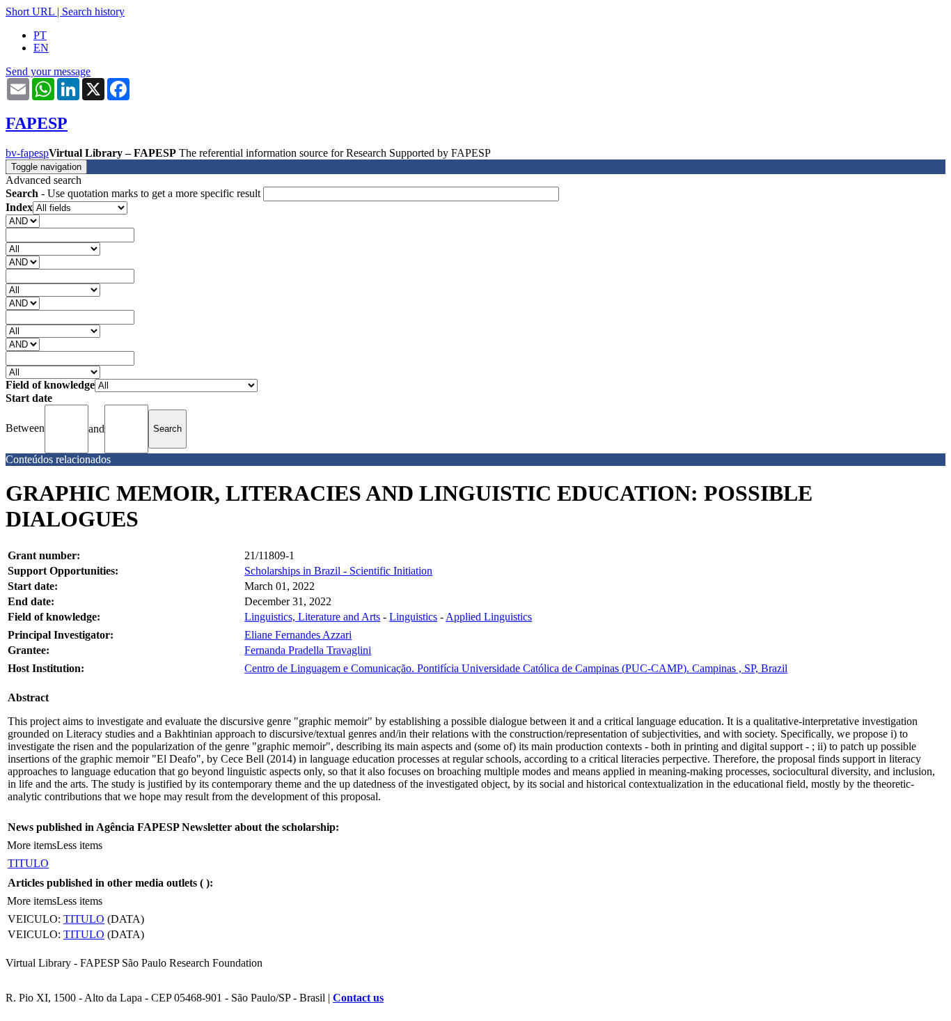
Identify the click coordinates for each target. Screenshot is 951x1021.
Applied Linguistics (489, 617)
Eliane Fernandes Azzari (298, 635)
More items (31, 845)
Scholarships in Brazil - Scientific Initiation (338, 571)
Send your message (48, 71)
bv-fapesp (27, 153)
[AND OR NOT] (23, 220)
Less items (79, 845)
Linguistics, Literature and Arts (312, 617)
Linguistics (413, 617)
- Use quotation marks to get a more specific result (134, 193)
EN (41, 48)
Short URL (30, 11)
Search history (93, 11)
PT (40, 35)
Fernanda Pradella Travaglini (307, 650)
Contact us (358, 998)
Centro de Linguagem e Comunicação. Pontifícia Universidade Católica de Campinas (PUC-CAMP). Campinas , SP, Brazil (515, 668)
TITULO (28, 863)
